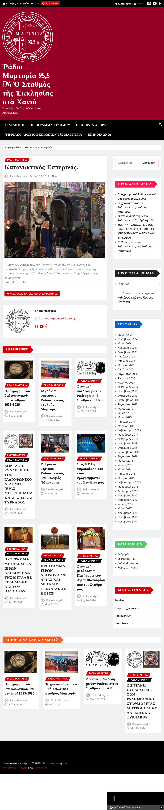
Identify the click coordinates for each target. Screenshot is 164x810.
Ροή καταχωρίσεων (127, 608)
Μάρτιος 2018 (126, 478)
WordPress (9, 768)
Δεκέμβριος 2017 (128, 491)
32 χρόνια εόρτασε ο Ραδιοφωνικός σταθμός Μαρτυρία (52, 400)
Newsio (23, 768)
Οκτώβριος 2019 (127, 395)
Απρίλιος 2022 (126, 361)
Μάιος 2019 (125, 417)
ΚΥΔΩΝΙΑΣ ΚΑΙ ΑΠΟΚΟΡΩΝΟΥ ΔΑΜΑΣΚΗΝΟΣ (33, 293)
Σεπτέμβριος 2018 (128, 452)
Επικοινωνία (99, 134)
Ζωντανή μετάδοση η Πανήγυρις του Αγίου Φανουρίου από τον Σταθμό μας (91, 578)
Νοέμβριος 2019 (127, 391)
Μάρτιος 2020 (126, 382)
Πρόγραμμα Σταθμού (50, 125)
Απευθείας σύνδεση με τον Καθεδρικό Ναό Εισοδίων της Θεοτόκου (136, 297)
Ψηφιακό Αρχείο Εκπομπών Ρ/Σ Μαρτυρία (43, 134)
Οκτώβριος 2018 (127, 447)
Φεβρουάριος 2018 (129, 482)
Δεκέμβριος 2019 (128, 387)
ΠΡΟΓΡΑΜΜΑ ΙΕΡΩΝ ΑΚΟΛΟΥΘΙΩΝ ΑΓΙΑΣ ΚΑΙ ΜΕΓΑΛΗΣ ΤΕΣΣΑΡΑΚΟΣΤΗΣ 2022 (54, 579)
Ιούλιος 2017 (125, 504)
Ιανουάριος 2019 (128, 434)
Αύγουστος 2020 (128, 374)
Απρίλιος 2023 (126, 356)
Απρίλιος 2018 (126, 474)
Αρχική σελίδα (13, 147)
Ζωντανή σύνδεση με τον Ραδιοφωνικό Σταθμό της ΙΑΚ (90, 393)
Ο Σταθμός (15, 125)
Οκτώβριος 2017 (127, 500)
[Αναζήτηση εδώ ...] (160, 124)
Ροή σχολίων (123, 616)
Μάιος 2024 (125, 343)
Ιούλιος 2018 (125, 460)
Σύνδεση (120, 600)
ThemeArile (40, 768)
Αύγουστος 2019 (128, 404)
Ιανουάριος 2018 (128, 486)
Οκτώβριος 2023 (127, 352)
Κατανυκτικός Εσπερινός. (39, 147)
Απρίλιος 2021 (126, 369)
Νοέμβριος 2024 (127, 339)
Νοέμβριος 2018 (127, 443)
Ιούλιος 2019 (125, 408)
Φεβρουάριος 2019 (129, 430)
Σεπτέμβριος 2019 (128, 400)
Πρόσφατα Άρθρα (91, 125)
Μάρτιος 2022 (126, 365)
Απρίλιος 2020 (126, 378)
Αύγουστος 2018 (128, 456)
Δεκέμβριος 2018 (128, 439)
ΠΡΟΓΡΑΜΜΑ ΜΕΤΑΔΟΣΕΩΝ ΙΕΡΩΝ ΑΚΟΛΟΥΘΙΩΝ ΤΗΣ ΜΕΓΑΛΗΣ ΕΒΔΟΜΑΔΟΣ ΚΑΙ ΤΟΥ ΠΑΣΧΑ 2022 (18, 575)
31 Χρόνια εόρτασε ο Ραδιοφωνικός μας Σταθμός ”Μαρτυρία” (52, 473)
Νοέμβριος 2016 (127, 513)
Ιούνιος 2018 (125, 465)
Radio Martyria (18, 176)
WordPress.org (124, 623)
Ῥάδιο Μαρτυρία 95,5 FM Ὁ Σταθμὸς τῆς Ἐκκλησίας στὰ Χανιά (27, 84)
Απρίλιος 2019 (126, 421)
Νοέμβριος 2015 (127, 517)
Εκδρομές (123, 554)
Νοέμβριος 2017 (127, 495)
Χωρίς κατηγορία (128, 567)
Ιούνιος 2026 (125, 335)
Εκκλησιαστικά (126, 558)
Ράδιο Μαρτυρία (128, 563)
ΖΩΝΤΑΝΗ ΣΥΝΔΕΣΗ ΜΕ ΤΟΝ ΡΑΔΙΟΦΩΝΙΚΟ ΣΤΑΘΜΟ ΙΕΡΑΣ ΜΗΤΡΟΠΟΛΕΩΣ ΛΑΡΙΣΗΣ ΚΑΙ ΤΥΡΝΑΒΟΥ (18, 484)
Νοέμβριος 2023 (127, 347)
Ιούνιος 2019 (125, 413)
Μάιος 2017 (125, 508)
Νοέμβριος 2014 (127, 521)
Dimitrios (123, 284)
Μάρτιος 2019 (126, 426)
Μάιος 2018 (125, 469)
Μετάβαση (148, 163)
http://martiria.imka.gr (63, 318)
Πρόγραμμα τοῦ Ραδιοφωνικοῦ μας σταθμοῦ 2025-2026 (17, 398)
